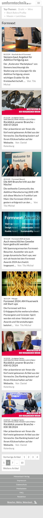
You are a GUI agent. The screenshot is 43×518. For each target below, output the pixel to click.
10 (22, 462)
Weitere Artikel (11, 468)
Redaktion (21, 496)
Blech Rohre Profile (16, 12)
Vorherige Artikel (12, 457)
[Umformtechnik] (16, 3)
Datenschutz (21, 484)
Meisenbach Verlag (21, 476)
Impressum (21, 480)
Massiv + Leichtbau (16, 16)
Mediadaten (21, 488)
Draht (21, 9)
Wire (30, 9)
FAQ (21, 492)
